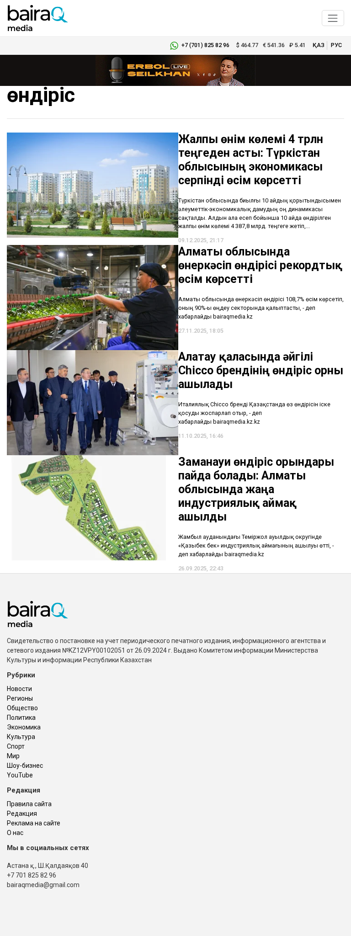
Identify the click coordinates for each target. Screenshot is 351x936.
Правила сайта (29, 804)
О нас (15, 832)
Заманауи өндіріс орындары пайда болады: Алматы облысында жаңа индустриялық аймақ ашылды (256, 489)
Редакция (22, 813)
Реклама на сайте (33, 823)
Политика (21, 717)
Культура (21, 736)
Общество (22, 708)
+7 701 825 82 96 (31, 875)
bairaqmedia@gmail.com (43, 884)
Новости (19, 688)
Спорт (16, 746)
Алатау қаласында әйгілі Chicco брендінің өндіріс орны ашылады (260, 370)
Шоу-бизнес (25, 765)
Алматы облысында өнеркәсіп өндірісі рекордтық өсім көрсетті (260, 265)
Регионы (20, 698)
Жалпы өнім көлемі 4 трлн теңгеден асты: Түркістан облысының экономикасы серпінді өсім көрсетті (250, 160)
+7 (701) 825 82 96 (205, 45)
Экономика (24, 727)
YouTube (20, 775)
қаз (318, 45)
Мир (13, 756)
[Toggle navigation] (333, 18)
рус (336, 45)
